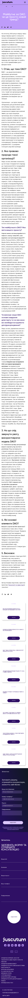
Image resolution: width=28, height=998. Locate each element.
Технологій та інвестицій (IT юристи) (12, 959)
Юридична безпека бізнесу (9, 963)
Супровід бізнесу (6, 975)
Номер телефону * (7, 796)
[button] (24, 2)
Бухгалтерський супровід (8, 977)
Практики (4, 961)
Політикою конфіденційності (13, 829)
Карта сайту (6, 995)
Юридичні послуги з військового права (13, 965)
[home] (7, 2)
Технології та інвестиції (16, 585)
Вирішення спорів (6, 973)
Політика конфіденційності (10, 992)
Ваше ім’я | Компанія (8, 789)
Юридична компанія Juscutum (10, 958)
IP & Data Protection (7, 971)
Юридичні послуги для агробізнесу (11, 978)
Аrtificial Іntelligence (7, 969)
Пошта (4, 803)
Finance (3, 980)
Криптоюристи (5, 967)
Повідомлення (6, 809)
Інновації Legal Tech (7, 982)
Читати (13, 617)
